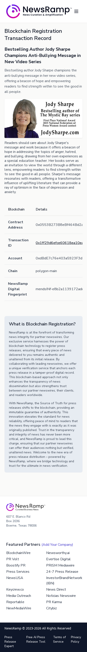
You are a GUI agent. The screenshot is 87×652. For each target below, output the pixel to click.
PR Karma (54, 602)
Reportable (15, 602)
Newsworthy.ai (58, 552)
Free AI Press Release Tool (35, 639)
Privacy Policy (76, 639)
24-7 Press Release (62, 571)
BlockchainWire (18, 552)
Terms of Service (59, 639)
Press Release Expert (10, 641)
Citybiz (51, 608)
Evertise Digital (58, 559)
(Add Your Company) (57, 544)
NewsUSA (14, 577)
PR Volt (12, 559)
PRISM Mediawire (60, 565)
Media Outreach (18, 595)
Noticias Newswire (61, 595)
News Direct (56, 589)
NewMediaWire (18, 608)
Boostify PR (15, 565)
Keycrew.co (15, 589)
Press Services (17, 571)
